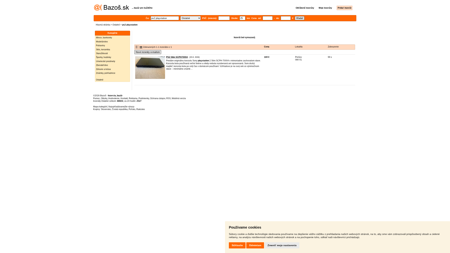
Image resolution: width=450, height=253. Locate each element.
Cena (266, 47)
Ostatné (116, 25)
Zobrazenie (333, 47)
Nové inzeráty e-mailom (148, 52)
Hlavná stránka (103, 25)
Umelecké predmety (105, 61)
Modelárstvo (102, 41)
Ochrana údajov (157, 98)
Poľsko (132, 109)
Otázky (104, 98)
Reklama (133, 98)
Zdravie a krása (103, 69)
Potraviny (100, 45)
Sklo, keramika (103, 49)
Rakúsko (140, 109)
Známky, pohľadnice (105, 73)
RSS (168, 98)
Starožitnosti (102, 53)
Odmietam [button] (255, 245)
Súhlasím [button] (237, 245)
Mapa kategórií (100, 106)
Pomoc (96, 98)
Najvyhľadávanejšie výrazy (121, 106)
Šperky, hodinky (103, 57)
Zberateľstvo (102, 65)
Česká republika (120, 109)
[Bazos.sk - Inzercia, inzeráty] (111, 10)
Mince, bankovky (104, 37)
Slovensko (106, 109)
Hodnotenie (114, 98)
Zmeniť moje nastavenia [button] (282, 245)
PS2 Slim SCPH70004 (177, 57)
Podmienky (144, 98)
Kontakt (124, 98)
